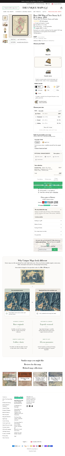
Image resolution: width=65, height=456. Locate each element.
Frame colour (38, 83)
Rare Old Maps (9, 11)
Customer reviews (6, 427)
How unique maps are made (40, 231)
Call (51, 192)
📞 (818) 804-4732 (31, 3)
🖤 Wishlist (48, 3)
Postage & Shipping (6, 410)
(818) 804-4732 (19, 403)
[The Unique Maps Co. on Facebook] (29, 411)
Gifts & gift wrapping (7, 429)
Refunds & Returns (6, 412)
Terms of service (6, 437)
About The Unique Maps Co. (7, 400)
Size (47, 110)
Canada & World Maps (23, 11)
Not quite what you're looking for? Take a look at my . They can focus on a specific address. (48, 242)
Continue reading (39, 216)
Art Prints (37, 11)
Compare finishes (53, 80)
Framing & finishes (38, 227)
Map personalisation (7, 416)
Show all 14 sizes (48, 127)
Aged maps (5, 418)
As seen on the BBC (6, 433)
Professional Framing (7, 402)
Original (37, 142)
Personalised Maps (54, 11)
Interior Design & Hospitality (6, 405)
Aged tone (46, 142)
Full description (37, 33)
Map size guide (6, 414)
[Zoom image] (30, 35)
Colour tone (38, 139)
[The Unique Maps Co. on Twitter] (32, 411)
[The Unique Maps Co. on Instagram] (27, 411)
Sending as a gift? (38, 220)
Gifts (44, 11)
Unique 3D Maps (6, 408)
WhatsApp (55, 192)
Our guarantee (38, 234)
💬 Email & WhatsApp (39, 3)
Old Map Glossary (6, 431)
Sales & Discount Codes (7, 425)
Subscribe (32, 407)
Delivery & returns (38, 224)
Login (15, 436)
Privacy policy (5, 435)
